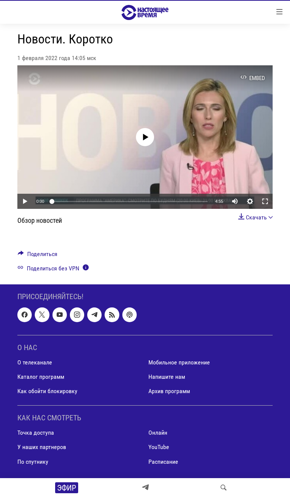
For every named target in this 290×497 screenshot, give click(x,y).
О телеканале (34, 362)
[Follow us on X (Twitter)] (42, 314)
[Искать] (223, 487)
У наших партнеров (41, 447)
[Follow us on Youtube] (59, 314)
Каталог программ (40, 376)
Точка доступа (35, 432)
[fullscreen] (265, 201)
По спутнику (32, 461)
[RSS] (112, 314)
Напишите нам (166, 376)
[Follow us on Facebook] (24, 314)
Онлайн (157, 432)
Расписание (163, 461)
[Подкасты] (129, 314)
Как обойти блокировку (47, 391)
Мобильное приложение (179, 362)
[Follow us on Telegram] (94, 314)
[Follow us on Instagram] (77, 314)
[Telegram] (145, 487)
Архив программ (169, 391)
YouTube (158, 447)
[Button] (37, 256)
